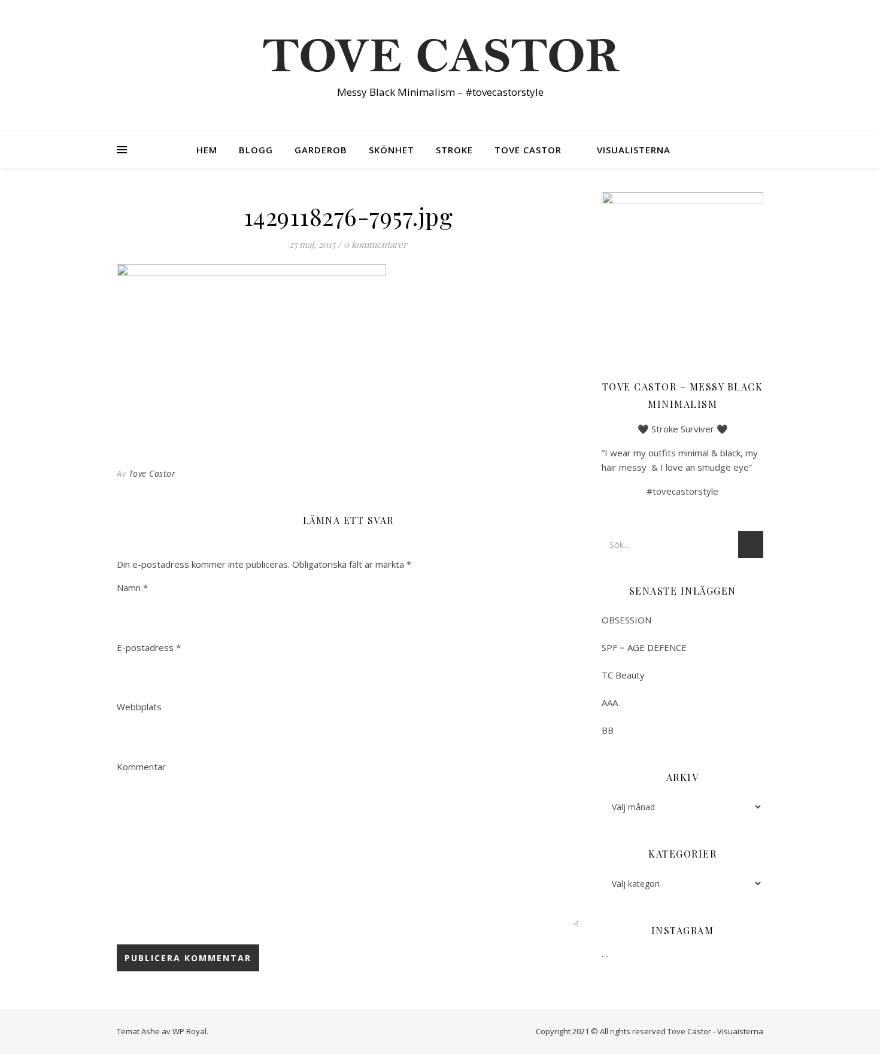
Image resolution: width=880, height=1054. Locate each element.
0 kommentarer (375, 244)
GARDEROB (321, 150)
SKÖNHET (391, 150)
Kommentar (141, 767)
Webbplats (139, 707)
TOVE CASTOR (528, 150)
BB (608, 730)
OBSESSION (626, 620)
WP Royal (189, 1031)
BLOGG (256, 150)
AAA (610, 702)
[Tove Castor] (440, 55)
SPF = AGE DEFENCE (644, 647)
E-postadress (149, 647)
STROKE (454, 150)
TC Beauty (623, 675)
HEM (206, 150)
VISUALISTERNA (633, 150)
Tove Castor (152, 473)
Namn (132, 587)
